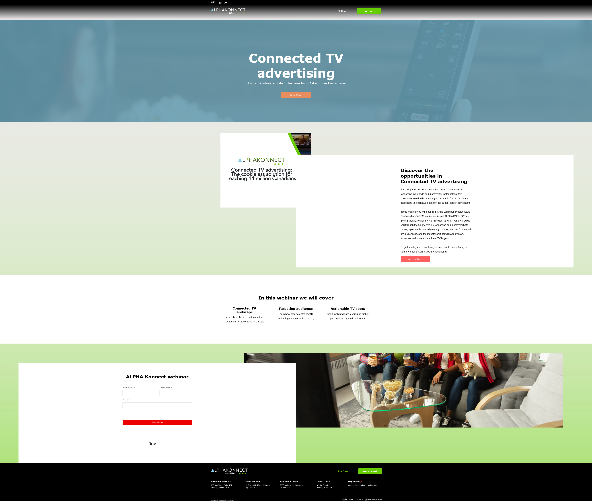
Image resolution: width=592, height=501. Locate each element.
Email (125, 400)
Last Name (165, 388)
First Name (128, 388)
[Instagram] (150, 444)
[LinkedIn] (155, 444)
